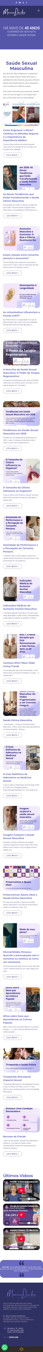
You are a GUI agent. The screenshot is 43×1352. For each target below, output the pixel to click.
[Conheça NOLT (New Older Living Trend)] (21, 635)
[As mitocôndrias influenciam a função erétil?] (21, 285)
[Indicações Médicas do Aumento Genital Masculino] (21, 578)
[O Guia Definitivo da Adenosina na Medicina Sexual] (21, 747)
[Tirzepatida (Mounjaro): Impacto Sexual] (21, 1049)
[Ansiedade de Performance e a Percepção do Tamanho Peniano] (21, 517)
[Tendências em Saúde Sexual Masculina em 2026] (21, 403)
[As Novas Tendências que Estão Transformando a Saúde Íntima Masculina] (21, 167)
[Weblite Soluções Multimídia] (21, 1348)
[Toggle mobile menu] (39, 10)
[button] (4, 1347)
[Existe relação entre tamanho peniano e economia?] (21, 227)
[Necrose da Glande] (21, 1109)
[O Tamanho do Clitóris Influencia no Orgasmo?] (21, 460)
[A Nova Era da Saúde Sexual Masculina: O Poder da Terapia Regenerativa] (21, 342)
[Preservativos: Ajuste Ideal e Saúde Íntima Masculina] (21, 867)
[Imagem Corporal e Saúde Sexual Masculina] (21, 807)
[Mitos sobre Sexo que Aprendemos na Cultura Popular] (21, 989)
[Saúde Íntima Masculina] (21, 693)
